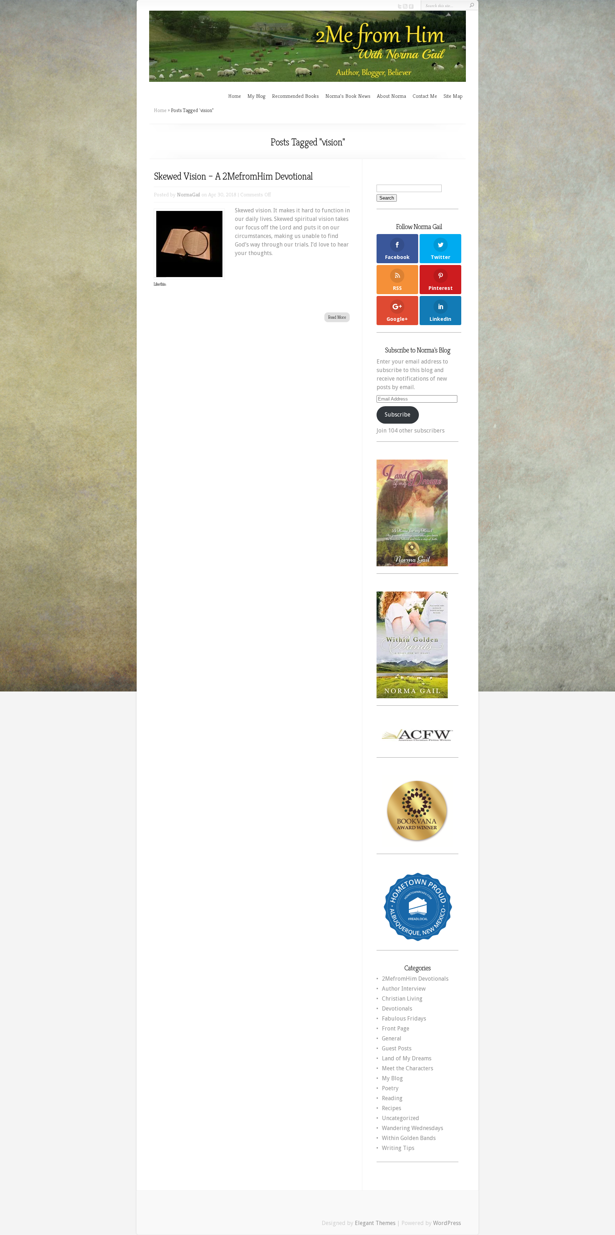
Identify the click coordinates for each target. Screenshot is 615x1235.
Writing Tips (398, 1148)
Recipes (391, 1108)
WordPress (447, 1223)
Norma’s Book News (347, 95)
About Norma (391, 95)
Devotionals (397, 1008)
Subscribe (397, 414)
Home (234, 95)
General (391, 1038)
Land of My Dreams (406, 1058)
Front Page (395, 1028)
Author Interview (404, 988)
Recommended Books (295, 95)
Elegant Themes (375, 1223)
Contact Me (424, 95)
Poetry (390, 1088)
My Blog (256, 95)
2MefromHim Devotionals (415, 978)
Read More (337, 317)
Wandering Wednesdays (412, 1128)
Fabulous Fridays (404, 1018)
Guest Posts (396, 1048)
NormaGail (188, 194)
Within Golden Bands (409, 1138)
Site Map (453, 95)
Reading (392, 1098)
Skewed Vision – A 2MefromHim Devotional (233, 176)
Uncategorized (400, 1118)
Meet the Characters (407, 1068)
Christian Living (402, 998)
